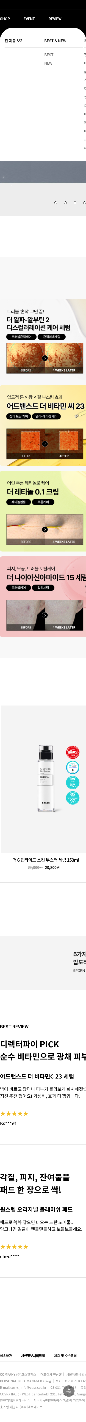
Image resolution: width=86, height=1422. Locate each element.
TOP (68, 1392)
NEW (48, 63)
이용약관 (6, 1355)
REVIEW (55, 19)
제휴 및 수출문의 (65, 1355)
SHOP (5, 19)
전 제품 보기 (14, 40)
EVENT (29, 19)
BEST (49, 54)
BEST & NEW (55, 40)
